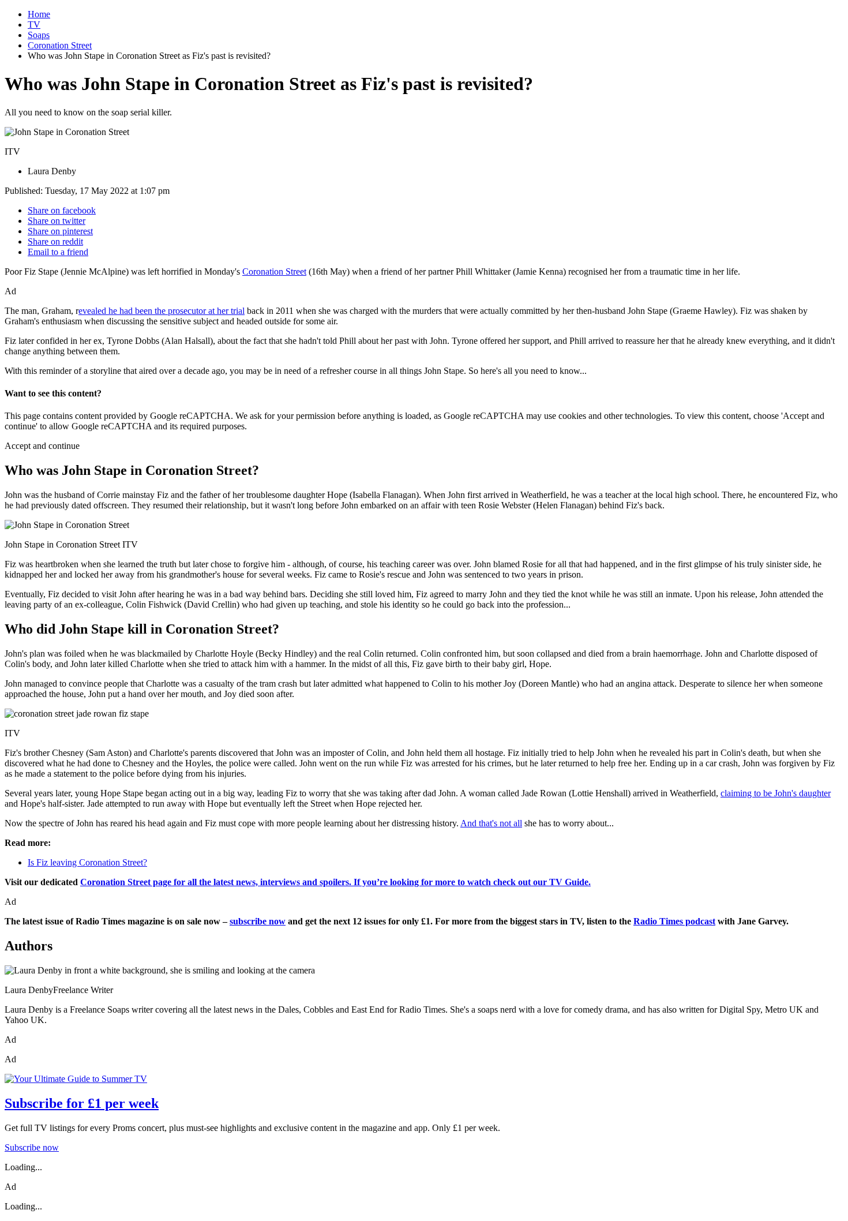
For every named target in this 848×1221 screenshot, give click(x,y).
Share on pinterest (60, 231)
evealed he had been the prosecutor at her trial (161, 311)
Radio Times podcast (674, 921)
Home (39, 14)
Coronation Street (60, 45)
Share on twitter (56, 221)
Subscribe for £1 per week (82, 1103)
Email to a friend (58, 252)
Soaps (39, 35)
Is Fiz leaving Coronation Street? (87, 862)
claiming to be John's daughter (776, 793)
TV (34, 24)
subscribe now (258, 921)
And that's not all (491, 823)
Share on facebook (62, 210)
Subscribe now (32, 1147)
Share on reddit (55, 241)
